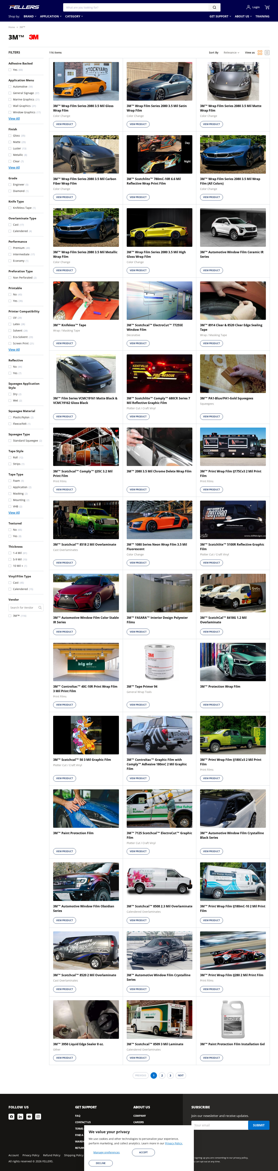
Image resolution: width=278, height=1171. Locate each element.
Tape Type (16, 474)
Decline (101, 1163)
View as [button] (250, 52)
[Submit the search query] (40, 607)
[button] (26, 70)
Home (12, 27)
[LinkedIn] (20, 1117)
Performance (18, 241)
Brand (29, 16)
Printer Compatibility (24, 311)
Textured (15, 523)
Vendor (14, 599)
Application (49, 16)
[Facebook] (11, 1117)
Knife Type (16, 201)
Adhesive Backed (21, 63)
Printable (15, 288)
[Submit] (214, 7)
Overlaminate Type (22, 218)
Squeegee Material (22, 411)
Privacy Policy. (174, 1143)
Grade (13, 178)
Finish (13, 129)
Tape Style (16, 451)
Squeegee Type (19, 434)
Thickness (16, 546)
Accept (143, 1152)
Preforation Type (21, 271)
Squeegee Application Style (24, 386)
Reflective (16, 360)
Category (72, 16)
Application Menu (21, 80)
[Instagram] (38, 1117)
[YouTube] (29, 1117)
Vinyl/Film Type (20, 576)
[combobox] (142, 7)
